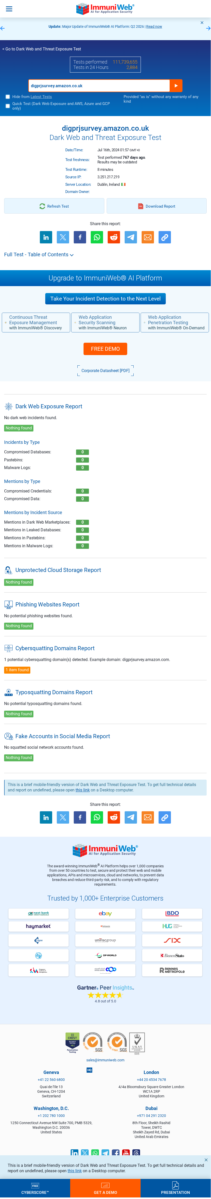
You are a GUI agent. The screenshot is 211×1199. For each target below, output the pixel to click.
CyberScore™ (35, 1192)
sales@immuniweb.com (105, 1060)
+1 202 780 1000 (51, 1116)
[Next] (208, 28)
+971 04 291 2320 (151, 1116)
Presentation (175, 1192)
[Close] (202, 22)
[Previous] (2, 28)
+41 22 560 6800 (51, 1080)
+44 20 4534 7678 (151, 1080)
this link (75, 1170)
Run (176, 86)
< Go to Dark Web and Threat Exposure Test (41, 49)
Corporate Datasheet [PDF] (105, 370)
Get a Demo (105, 1192)
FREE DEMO (105, 349)
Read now (154, 26)
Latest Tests (41, 96)
